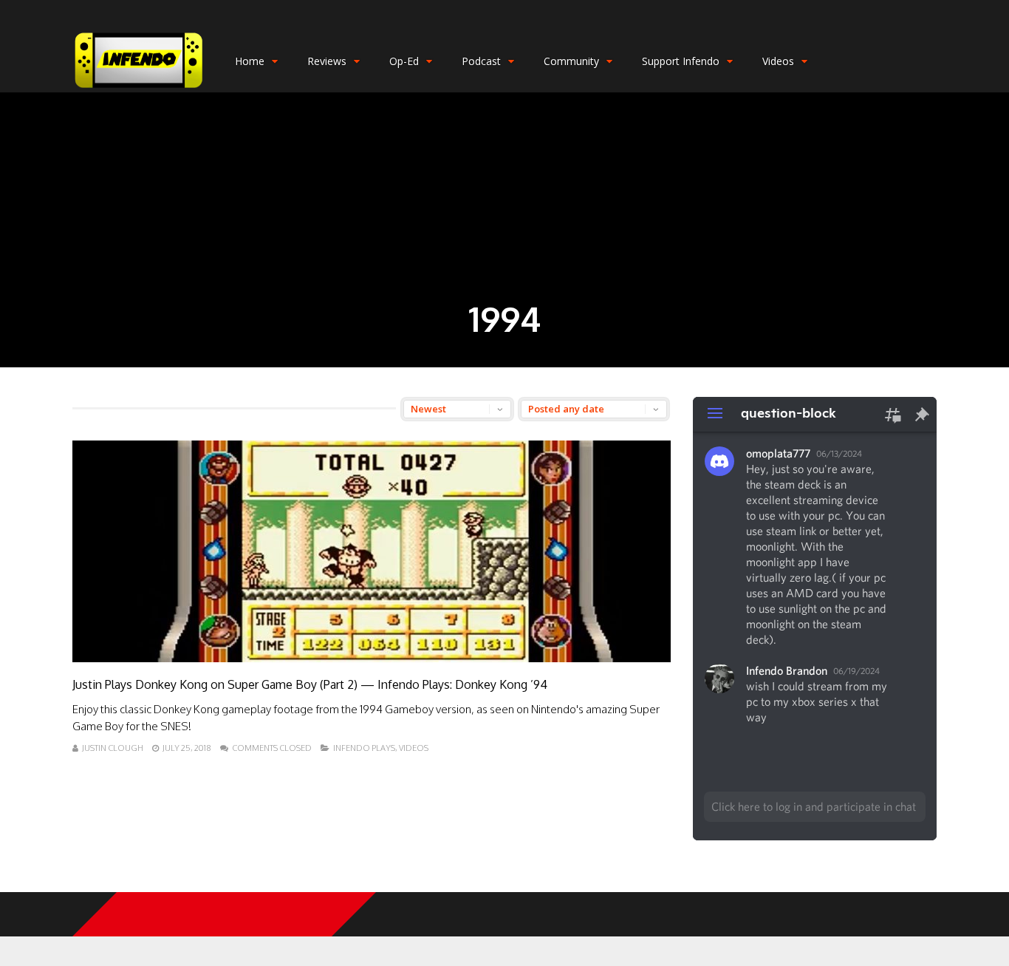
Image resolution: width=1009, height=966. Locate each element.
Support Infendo (680, 61)
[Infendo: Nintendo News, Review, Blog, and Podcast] (138, 89)
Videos (778, 61)
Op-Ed (404, 61)
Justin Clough (112, 748)
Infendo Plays (364, 748)
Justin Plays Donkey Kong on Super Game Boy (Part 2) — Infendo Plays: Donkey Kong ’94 (309, 684)
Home (249, 61)
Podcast (481, 61)
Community (571, 61)
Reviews (326, 61)
